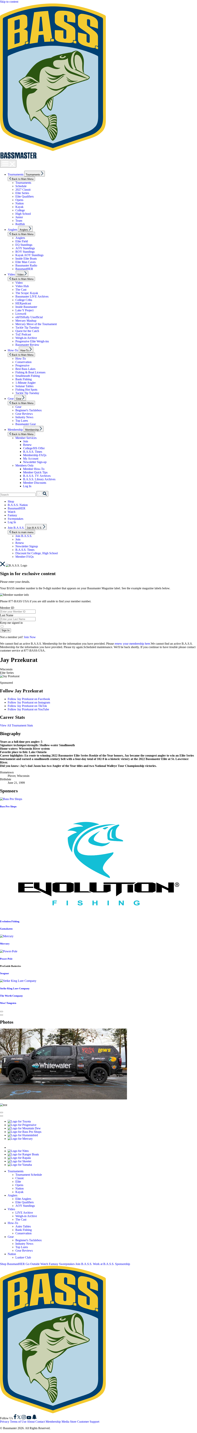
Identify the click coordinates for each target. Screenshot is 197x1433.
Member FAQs (24, 556)
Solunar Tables (24, 386)
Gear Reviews (24, 413)
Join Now (30, 637)
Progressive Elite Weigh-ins (32, 341)
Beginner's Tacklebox (28, 410)
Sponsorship (122, 1264)
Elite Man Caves (25, 262)
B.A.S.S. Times (32, 451)
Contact (40, 1421)
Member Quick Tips (35, 472)
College (20, 210)
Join (25, 441)
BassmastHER (24, 269)
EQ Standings (23, 244)
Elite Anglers (23, 1198)
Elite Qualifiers (24, 196)
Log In (27, 486)
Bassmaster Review (27, 344)
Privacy (4, 1421)
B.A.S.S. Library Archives (39, 479)
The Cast (20, 289)
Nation (19, 203)
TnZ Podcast (23, 334)
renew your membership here (132, 643)
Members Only (24, 465)
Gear (11, 398)
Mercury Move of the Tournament (36, 324)
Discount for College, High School (36, 553)
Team (18, 220)
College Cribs (23, 300)
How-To (13, 350)
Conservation (23, 362)
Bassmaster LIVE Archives (31, 296)
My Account (30, 458)
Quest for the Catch (27, 331)
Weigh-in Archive (26, 337)
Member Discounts (34, 482)
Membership (15, 429)
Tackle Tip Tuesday (27, 327)
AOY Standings (25, 248)
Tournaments (15, 174)
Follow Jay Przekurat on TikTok (27, 705)
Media (65, 1421)
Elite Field (21, 241)
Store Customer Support (84, 1421)
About (31, 1421)
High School (23, 213)
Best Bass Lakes (25, 369)
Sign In (5, 630)
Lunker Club (23, 1257)
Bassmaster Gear (25, 424)
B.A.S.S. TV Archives (37, 475)
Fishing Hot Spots (26, 389)
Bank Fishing (23, 379)
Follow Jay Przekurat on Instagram (29, 702)
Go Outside (33, 1264)
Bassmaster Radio (26, 265)
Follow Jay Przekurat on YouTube (28, 709)
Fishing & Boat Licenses (30, 372)
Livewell (20, 313)
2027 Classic (23, 189)
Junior (19, 217)
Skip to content (9, 1)
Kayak (19, 206)
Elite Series (22, 193)
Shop (11, 501)
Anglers (12, 229)
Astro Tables (23, 1226)
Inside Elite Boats (26, 258)
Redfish (20, 224)
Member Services (26, 437)
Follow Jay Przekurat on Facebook (29, 699)
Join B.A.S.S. (16, 527)
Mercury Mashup (25, 320)
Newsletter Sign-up (35, 462)
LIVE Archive (24, 1212)
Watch (11, 511)
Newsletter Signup (26, 546)
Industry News (24, 417)
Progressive (22, 365)
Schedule (21, 186)
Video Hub (22, 286)
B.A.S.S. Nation (18, 505)
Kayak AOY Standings (29, 255)
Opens (19, 200)
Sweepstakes (15, 518)
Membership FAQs (34, 455)
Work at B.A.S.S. (103, 1264)
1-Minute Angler (25, 382)
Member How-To (33, 469)
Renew (27, 444)
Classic (19, 1178)
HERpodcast (23, 303)
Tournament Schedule (28, 1174)
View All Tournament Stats (16, 725)
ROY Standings (25, 251)
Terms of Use (18, 1421)
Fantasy (12, 515)
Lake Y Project (24, 310)
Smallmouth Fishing (27, 375)
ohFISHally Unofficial (29, 317)
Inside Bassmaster (26, 306)
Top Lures (21, 420)
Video (11, 274)
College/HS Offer (34, 448)
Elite (18, 1181)
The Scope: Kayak (26, 293)
